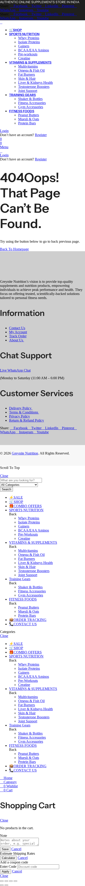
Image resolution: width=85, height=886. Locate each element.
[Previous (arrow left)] (2, 885)
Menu (4, 147)
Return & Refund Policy (26, 420)
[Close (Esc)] (15, 881)
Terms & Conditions (24, 412)
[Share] (11, 881)
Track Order (18, 336)
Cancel (16, 849)
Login (4, 131)
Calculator (8, 858)
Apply (5, 871)
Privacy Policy (19, 416)
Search (6, 489)
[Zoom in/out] (2, 881)
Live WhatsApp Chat (15, 370)
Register (41, 135)
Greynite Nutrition (25, 453)
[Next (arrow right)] (6, 885)
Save (5, 849)
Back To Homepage (14, 249)
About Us (16, 340)
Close (4, 476)
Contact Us (17, 328)
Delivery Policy (20, 408)
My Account (18, 332)
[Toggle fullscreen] (6, 881)
